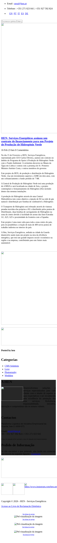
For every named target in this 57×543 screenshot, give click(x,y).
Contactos (35, 454)
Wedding (9, 375)
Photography (11, 372)
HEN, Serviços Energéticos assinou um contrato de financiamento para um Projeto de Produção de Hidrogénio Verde (27, 141)
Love (7, 369)
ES (22, 13)
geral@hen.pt (20, 3)
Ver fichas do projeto (29, 514)
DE (26, 13)
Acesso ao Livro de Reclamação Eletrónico (21, 506)
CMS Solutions (12, 366)
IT (19, 13)
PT (15, 13)
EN (11, 13)
